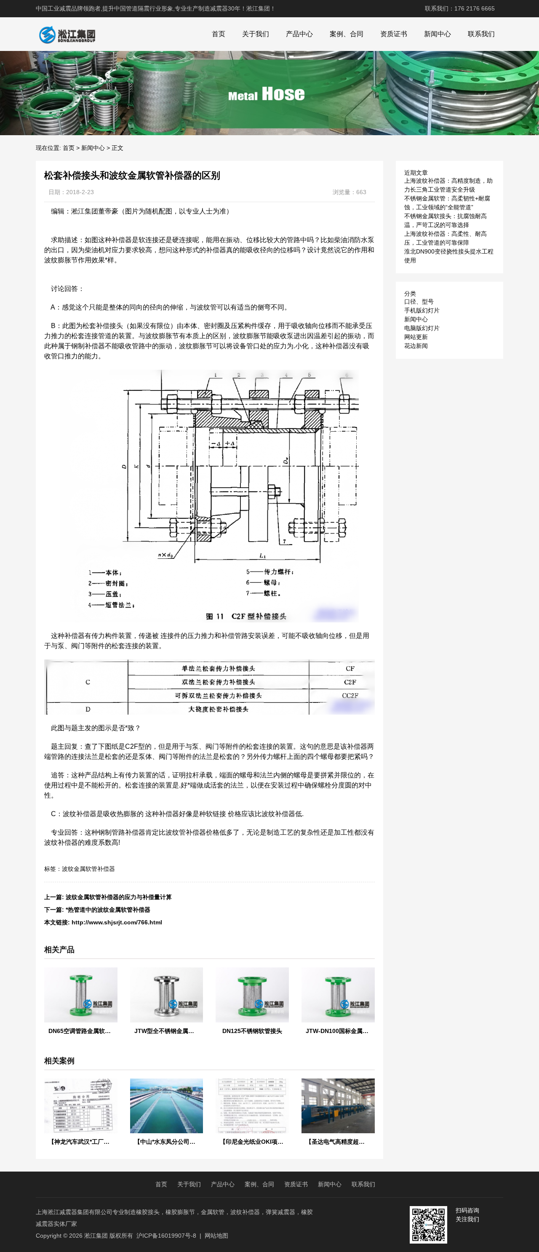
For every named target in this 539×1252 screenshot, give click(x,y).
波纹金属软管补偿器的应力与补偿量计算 (119, 897)
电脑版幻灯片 (422, 328)
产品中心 (299, 33)
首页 (218, 33)
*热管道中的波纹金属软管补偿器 (108, 909)
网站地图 (216, 1235)
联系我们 (481, 33)
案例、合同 (346, 33)
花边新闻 (416, 345)
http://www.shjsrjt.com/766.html (117, 922)
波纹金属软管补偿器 (88, 868)
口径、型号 (419, 301)
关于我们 (255, 33)
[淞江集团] (67, 34)
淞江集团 (96, 1235)
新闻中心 (437, 33)
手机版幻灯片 (422, 310)
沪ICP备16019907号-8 (166, 1235)
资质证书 (393, 33)
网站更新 (416, 337)
